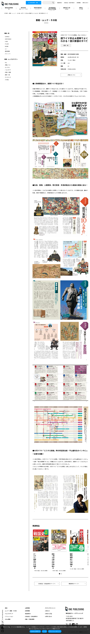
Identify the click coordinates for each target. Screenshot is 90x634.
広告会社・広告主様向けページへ (46, 583)
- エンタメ (7, 67)
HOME (6, 13)
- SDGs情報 (7, 619)
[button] (86, 551)
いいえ (44, 631)
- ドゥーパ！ (7, 54)
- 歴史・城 (7, 75)
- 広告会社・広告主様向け (31, 616)
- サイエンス (7, 77)
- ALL (5, 62)
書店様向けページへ (74, 583)
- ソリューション (8, 616)
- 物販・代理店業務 (29, 619)
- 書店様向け (27, 613)
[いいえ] (88, 629)
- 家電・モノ (7, 65)
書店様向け (59, 2)
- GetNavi (6, 36)
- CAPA (6, 41)
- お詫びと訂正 (48, 613)
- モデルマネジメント (49, 608)
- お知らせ (47, 611)
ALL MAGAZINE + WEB (33, 2)
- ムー (5, 49)
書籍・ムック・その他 (14, 13)
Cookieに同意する (35, 631)
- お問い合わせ (48, 616)
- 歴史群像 (7, 51)
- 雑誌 (5, 608)
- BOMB (6, 46)
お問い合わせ (85, 2)
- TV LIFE (6, 44)
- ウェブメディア (8, 613)
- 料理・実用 (7, 72)
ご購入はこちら (71, 75)
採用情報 (79, 2)
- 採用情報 (27, 611)
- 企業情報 (27, 608)
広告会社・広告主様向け (69, 2)
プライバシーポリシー (55, 631)
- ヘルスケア (7, 70)
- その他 (6, 80)
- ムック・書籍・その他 (10, 611)
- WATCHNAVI (7, 39)
